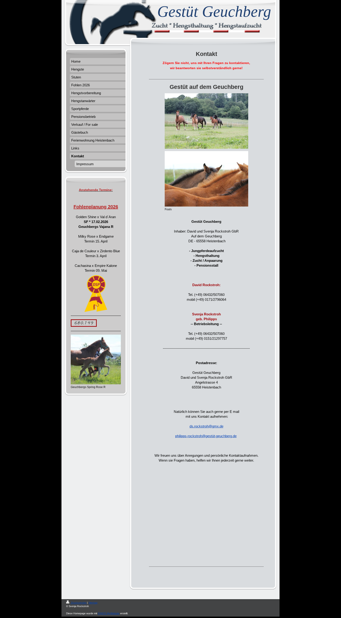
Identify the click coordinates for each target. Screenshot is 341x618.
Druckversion (78, 602)
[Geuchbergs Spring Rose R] (96, 359)
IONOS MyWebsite (108, 613)
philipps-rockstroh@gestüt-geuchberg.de (206, 436)
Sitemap (92, 602)
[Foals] (206, 179)
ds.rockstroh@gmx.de (206, 426)
